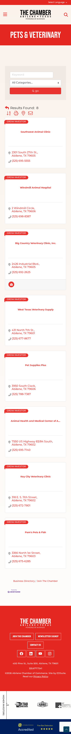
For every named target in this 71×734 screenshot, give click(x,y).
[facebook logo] (21, 653)
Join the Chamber (22, 636)
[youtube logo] (40, 653)
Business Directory (24, 581)
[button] (7, 108)
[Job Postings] (11, 286)
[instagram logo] (49, 653)
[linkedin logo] (31, 653)
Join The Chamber (47, 581)
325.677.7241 (35, 668)
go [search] (37, 90)
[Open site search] (66, 14)
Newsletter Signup (48, 636)
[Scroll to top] (66, 729)
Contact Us (35, 645)
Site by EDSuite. (57, 673)
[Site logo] (35, 14)
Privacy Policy (40, 677)
